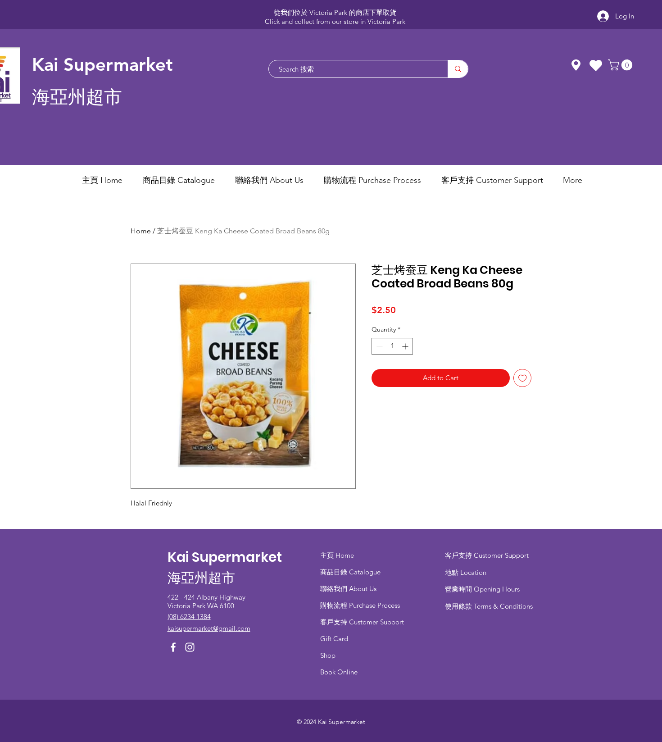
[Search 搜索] (458, 68)
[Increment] (406, 346)
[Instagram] (190, 647)
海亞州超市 (77, 97)
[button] (621, 64)
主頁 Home (337, 555)
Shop (328, 655)
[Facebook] (173, 647)
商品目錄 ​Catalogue (351, 572)
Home (141, 231)
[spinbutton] (392, 346)
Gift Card (334, 638)
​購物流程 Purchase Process (360, 605)
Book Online (339, 672)
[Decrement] (378, 346)
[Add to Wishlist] (522, 378)
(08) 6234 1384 (189, 616)
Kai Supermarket (102, 64)
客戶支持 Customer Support (362, 622)
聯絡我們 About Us (348, 588)
